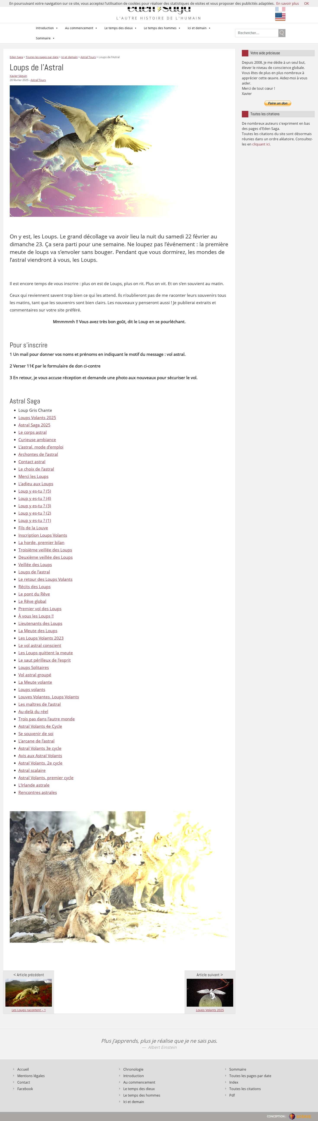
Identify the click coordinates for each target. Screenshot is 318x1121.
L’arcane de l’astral (36, 741)
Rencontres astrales (37, 792)
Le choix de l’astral (36, 469)
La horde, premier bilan (41, 542)
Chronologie (133, 1069)
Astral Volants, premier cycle (46, 778)
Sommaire (43, 38)
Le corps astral (32, 432)
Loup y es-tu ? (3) (34, 506)
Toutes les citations (245, 1088)
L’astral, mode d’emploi (40, 447)
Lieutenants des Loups (40, 623)
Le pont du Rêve (34, 594)
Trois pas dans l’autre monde (46, 719)
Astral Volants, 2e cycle (40, 763)
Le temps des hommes (160, 28)
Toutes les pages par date (250, 1075)
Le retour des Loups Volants (45, 579)
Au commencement (79, 28)
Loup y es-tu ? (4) (34, 498)
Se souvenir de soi (35, 733)
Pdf (232, 1095)
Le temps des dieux (118, 28)
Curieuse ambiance (37, 439)
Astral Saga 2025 (34, 425)
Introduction (45, 28)
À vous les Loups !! (36, 616)
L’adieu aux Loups (35, 484)
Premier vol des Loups (39, 609)
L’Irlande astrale (34, 785)
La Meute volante (35, 682)
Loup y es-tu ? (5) (34, 491)
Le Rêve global (32, 601)
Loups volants (31, 689)
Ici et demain (197, 28)
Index (233, 1082)
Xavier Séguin (18, 76)
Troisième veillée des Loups (45, 550)
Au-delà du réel (33, 711)
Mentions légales (31, 1075)
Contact (23, 1082)
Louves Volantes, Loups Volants (48, 697)
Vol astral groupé (34, 675)
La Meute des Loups (37, 631)
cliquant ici (261, 144)
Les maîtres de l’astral (39, 704)
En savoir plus (287, 3)
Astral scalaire (32, 770)
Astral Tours (38, 80)
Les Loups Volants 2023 (41, 638)
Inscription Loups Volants (42, 535)
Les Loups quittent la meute (45, 653)
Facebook (25, 1088)
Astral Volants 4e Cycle (40, 726)
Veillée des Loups (35, 564)
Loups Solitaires (33, 667)
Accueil (23, 1069)
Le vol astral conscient (39, 645)
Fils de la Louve (33, 528)
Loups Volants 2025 (37, 417)
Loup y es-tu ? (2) (34, 513)
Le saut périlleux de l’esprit (44, 660)
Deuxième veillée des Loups (45, 557)
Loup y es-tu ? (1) (34, 520)
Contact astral (31, 462)
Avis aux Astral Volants (40, 756)
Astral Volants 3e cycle (39, 748)
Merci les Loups (33, 476)
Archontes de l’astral (38, 454)
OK (306, 3)
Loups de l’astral (34, 572)
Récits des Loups (34, 586)
